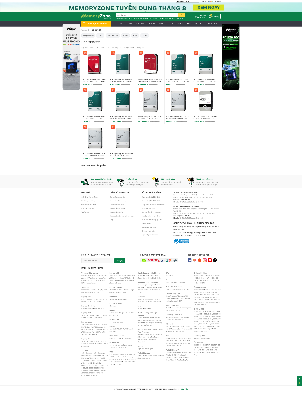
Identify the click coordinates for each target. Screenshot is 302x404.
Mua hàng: (151, 197)
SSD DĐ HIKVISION (206, 295)
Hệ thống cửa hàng (87, 201)
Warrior (140, 318)
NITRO (84, 301)
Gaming (92, 315)
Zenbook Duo (96, 324)
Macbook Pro (122, 299)
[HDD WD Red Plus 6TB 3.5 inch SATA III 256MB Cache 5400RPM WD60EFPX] (151, 64)
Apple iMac (128, 338)
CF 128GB (92, 373)
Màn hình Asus (170, 326)
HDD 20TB (197, 352)
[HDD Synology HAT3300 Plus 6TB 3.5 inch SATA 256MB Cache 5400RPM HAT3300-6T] (178, 64)
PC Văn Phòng (114, 345)
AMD (170, 275)
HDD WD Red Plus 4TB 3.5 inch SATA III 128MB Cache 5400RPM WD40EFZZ (95, 81)
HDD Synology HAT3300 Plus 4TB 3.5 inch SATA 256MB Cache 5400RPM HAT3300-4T (122, 81)
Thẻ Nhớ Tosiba (87, 355)
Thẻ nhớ (171, 18)
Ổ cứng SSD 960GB (200, 321)
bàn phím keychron (122, 18)
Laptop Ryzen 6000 (93, 292)
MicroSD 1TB (86, 365)
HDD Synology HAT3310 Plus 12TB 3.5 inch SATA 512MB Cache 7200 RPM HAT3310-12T (95, 118)
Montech (187, 298)
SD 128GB (89, 368)
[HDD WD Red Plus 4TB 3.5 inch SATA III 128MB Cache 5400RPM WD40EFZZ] (95, 64)
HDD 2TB (213, 345)
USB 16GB (120, 359)
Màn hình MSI (180, 331)
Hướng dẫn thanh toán (117, 208)
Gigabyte (182, 282)
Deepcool (181, 296)
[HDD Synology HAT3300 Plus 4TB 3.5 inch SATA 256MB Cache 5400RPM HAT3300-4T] (123, 64)
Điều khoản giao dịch (88, 205)
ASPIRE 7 (105, 299)
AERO (96, 308)
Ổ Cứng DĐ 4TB (214, 280)
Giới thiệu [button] (86, 192)
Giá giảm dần (129, 47)
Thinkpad (126, 290)
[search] (181, 15)
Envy (91, 341)
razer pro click (163, 18)
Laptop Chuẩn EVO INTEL (89, 290)
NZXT (180, 301)
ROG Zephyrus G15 (88, 329)
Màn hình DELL (181, 326)
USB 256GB (126, 362)
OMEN (106, 344)
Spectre (88, 344)
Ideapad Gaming (115, 292)
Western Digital (198, 275)
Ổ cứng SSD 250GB (214, 314)
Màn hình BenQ (177, 329)
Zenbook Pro (89, 327)
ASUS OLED (144, 18)
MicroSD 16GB (94, 358)
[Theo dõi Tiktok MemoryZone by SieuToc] (215, 260)
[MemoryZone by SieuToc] (96, 16)
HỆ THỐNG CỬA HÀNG (157, 24)
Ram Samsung (177, 346)
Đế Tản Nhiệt (130, 313)
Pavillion (96, 341)
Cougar (158, 320)
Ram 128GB (182, 341)
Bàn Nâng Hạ (150, 323)
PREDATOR (91, 301)
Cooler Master (142, 320)
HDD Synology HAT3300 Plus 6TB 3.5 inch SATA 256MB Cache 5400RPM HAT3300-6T (178, 81)
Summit (112, 283)
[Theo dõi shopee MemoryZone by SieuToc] (200, 260)
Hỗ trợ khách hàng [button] (151, 192)
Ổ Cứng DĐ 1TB (204, 278)
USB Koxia (113, 357)
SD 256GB (97, 368)
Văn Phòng (84, 315)
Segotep (176, 298)
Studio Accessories (144, 358)
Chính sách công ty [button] (119, 192)
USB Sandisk (113, 354)
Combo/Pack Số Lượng (89, 375)
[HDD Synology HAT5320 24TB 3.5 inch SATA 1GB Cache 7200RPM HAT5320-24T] (123, 138)
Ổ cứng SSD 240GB (200, 314)
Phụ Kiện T (152, 301)
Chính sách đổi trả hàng (118, 201)
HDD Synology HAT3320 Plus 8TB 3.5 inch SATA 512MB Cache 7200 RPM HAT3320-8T (205, 81)
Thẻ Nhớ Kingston (99, 355)
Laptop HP (85, 278)
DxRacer (156, 318)
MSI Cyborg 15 (134, 18)
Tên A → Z (94, 47)
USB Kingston (123, 354)
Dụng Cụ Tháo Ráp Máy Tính (180, 360)
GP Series (128, 278)
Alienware (97, 318)
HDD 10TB (197, 350)
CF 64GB (85, 373)
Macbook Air (113, 299)
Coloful (183, 289)
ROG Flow (99, 332)
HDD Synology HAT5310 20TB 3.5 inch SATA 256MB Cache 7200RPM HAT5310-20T (94, 155)
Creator (118, 283)
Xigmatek (174, 296)
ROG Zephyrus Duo (102, 329)
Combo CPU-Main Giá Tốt (118, 347)
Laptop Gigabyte (102, 275)
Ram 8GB (176, 338)
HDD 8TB (215, 347)
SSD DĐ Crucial (199, 290)
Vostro (84, 318)
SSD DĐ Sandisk (205, 292)
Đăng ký (120, 261)
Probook (100, 344)
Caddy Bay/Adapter (172, 352)
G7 (92, 308)
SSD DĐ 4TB (201, 305)
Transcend (207, 275)
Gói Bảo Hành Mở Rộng (116, 313)
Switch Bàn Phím (149, 290)
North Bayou (152, 339)
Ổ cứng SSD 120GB (200, 311)
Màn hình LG (170, 331)
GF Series (113, 278)
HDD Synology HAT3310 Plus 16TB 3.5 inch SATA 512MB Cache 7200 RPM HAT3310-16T (122, 118)
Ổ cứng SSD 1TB (213, 321)
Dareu (154, 287)
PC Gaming (153, 18)
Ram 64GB (173, 341)
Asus (182, 298)
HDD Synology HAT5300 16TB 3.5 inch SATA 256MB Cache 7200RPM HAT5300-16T (177, 118)
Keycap (140, 290)
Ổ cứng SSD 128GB (213, 311)
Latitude (98, 315)
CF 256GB (100, 373)
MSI (126, 329)
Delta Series (122, 275)
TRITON (98, 301)
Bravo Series (131, 275)
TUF (82, 324)
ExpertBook (95, 334)
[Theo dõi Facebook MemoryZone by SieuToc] (189, 260)
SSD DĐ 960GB (199, 302)
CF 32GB (103, 370)
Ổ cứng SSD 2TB (199, 324)
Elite (83, 344)
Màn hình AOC (187, 329)
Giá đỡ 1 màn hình (143, 334)
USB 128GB (118, 362)
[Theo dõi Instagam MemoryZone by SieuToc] (205, 260)
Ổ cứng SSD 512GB (214, 319)
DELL (114, 322)
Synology (196, 338)
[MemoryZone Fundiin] (151, 7)
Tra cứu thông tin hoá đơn (150, 216)
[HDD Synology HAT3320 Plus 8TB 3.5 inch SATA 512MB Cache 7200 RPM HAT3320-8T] (206, 64)
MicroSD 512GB (98, 363)
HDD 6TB (208, 347)
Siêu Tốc (184, 389)
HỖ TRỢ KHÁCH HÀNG (181, 24)
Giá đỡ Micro (142, 337)
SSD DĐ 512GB (215, 300)
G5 (89, 308)
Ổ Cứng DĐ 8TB (199, 283)
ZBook (94, 344)
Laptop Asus (102, 278)
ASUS (119, 329)
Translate (217, 1)
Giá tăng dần (116, 47)
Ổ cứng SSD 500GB (200, 319)
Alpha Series (113, 275)
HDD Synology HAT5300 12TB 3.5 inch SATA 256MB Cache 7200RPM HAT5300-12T (149, 118)
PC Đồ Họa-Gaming (126, 345)
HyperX (157, 275)
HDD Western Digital (208, 352)
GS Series (118, 280)
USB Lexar (132, 354)
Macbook (84, 275)
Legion (124, 292)
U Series (84, 308)
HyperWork (151, 320)
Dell (149, 278)
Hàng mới (140, 47)
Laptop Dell (85, 280)
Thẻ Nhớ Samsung (99, 353)
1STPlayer (169, 298)
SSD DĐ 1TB (210, 302)
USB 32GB (128, 359)
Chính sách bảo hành (117, 205)
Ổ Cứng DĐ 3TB (202, 280)
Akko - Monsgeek (143, 285)
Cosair (168, 296)
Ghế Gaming (148, 325)
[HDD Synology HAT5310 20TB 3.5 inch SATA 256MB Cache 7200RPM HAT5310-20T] (95, 138)
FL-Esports (147, 287)
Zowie (145, 278)
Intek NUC (112, 329)
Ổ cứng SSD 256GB (200, 316)
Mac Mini (113, 331)
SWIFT (83, 299)
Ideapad (112, 290)
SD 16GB (94, 365)
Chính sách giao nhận (117, 197)
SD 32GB (101, 365)
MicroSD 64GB (90, 360)
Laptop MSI (91, 275)
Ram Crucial (175, 343)
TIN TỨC (198, 24)
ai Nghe (158, 301)
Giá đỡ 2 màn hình (156, 334)
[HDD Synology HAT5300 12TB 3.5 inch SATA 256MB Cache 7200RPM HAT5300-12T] (151, 101)
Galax (168, 301)
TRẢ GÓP (140, 24)
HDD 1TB (206, 345)
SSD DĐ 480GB (204, 300)
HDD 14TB (213, 350)
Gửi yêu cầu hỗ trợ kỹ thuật (151, 212)
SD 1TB (89, 370)
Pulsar (140, 278)
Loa (181, 18)
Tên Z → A (105, 47)
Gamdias (174, 301)
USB (177, 18)
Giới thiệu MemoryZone (89, 197)
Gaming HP (85, 346)
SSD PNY (207, 331)
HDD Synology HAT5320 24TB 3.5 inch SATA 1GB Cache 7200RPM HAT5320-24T (121, 155)
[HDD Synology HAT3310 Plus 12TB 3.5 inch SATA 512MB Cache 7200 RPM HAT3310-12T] (95, 101)
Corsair (151, 275)
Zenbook (88, 324)
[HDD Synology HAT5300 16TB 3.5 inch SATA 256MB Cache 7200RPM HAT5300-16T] (178, 101)
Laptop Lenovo (95, 280)
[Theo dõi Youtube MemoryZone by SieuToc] (210, 260)
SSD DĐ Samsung (210, 290)
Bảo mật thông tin (87, 208)
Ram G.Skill (183, 343)
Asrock (131, 329)
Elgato (151, 349)
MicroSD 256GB (87, 363)
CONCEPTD (90, 299)
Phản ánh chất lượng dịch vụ (151, 220)
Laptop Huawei (91, 283)
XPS (102, 318)
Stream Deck (152, 355)
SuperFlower (170, 310)
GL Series (120, 278)
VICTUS (102, 341)
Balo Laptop (114, 315)
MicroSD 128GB (102, 360)
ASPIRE (98, 299)
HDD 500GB (197, 345)
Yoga (132, 290)
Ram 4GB (169, 338)
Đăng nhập (201, 17)
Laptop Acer (93, 278)
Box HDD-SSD (183, 352)
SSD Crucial (198, 329)
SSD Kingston (208, 326)
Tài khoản (202, 15)
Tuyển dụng (85, 212)
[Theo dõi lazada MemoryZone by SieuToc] (195, 260)
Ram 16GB (183, 338)
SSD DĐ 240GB (206, 297)
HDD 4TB (200, 347)
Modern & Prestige (128, 280)
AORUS (101, 308)
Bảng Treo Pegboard (153, 337)
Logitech (140, 275)
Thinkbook (119, 290)
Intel (167, 275)
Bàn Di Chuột (156, 278)
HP (110, 322)
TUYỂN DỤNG (212, 24)
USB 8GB (113, 359)
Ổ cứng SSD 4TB (211, 324)
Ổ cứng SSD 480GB (214, 316)
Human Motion (142, 339)
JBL (146, 301)
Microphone (160, 355)
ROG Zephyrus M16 (88, 332)
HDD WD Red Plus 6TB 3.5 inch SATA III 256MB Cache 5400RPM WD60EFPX (150, 81)
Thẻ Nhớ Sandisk (86, 353)
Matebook (112, 306)
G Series (89, 318)
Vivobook (88, 334)
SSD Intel (217, 326)
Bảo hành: (151, 201)
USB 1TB (118, 364)
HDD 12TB (205, 350)
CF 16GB (96, 370)
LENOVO (120, 322)
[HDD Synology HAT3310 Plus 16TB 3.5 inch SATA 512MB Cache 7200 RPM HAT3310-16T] (123, 101)
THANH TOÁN (126, 24)
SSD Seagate (207, 329)
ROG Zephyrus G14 (100, 327)
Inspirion (104, 315)
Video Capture (142, 355)
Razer (146, 275)
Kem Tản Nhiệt (177, 357)
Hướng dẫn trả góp (116, 212)
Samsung (141, 301)
